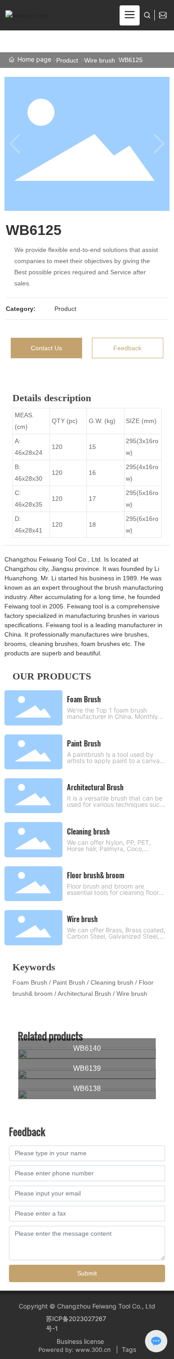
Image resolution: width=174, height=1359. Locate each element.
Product (67, 60)
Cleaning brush (88, 831)
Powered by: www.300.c (72, 1349)
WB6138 (87, 1088)
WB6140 (87, 1048)
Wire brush (99, 60)
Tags (129, 1349)
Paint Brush (84, 743)
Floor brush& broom (95, 875)
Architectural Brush (95, 787)
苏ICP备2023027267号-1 (76, 1323)
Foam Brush (84, 699)
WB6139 (87, 1068)
